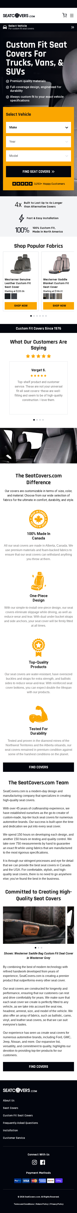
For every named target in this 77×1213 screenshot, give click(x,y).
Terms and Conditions (24, 1204)
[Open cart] (64, 15)
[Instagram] (34, 1162)
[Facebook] (42, 1162)
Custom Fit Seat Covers (18, 1115)
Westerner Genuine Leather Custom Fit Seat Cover (18, 283)
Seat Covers (10, 1108)
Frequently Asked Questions (20, 1123)
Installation (10, 1130)
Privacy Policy (56, 1204)
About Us (8, 1101)
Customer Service (14, 1138)
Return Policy (42, 1204)
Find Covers (38, 767)
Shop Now (20, 306)
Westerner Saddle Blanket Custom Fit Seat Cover (56, 283)
